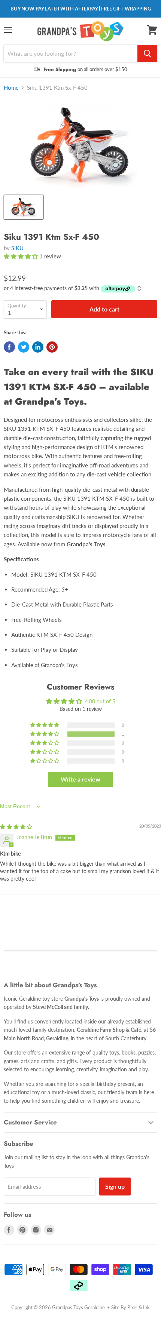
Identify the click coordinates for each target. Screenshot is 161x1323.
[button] (21, 256)
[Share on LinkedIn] (37, 347)
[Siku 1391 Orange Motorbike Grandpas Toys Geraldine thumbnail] (23, 207)
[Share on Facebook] (9, 347)
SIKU (17, 248)
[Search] (147, 53)
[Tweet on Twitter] (23, 347)
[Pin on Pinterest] (52, 347)
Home (11, 88)
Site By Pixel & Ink (130, 1307)
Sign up (115, 1186)
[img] (16, 826)
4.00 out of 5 (100, 701)
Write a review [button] (80, 779)
